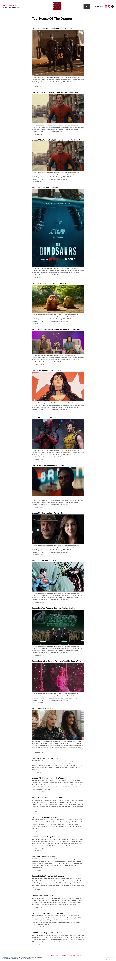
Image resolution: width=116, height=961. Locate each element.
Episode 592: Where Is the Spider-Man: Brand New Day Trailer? (56, 140)
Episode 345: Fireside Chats (42, 896)
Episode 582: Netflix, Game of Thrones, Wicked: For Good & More (56, 661)
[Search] (87, 6)
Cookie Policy (29, 958)
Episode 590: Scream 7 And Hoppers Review (49, 283)
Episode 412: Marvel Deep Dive (43, 837)
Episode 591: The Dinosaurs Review (45, 187)
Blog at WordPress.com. (55, 955)
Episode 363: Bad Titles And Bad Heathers (48, 876)
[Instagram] (106, 6)
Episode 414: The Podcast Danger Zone (47, 797)
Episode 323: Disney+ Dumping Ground (47, 933)
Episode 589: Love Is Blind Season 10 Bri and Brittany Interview (56, 329)
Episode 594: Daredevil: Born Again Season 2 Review (52, 28)
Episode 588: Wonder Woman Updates (46, 370)
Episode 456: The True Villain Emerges (46, 758)
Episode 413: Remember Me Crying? (45, 817)
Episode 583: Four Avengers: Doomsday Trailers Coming (53, 608)
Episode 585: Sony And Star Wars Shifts (47, 513)
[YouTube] (109, 6)
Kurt (33, 86)
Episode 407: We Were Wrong (43, 856)
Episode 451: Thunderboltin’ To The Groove (48, 778)
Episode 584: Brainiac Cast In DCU (45, 560)
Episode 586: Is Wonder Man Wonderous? (48, 465)
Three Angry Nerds (9, 5)
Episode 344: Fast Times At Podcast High (47, 913)
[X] (112, 6)
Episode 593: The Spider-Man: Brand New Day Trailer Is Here (55, 92)
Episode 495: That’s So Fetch (43, 708)
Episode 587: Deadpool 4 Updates (45, 418)
